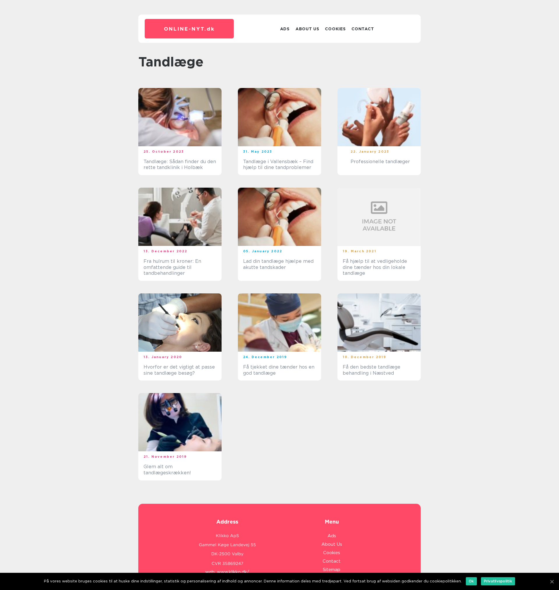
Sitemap (331, 569)
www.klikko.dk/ (233, 572)
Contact (362, 29)
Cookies (335, 29)
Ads (285, 29)
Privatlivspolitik (498, 581)
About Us (307, 29)
